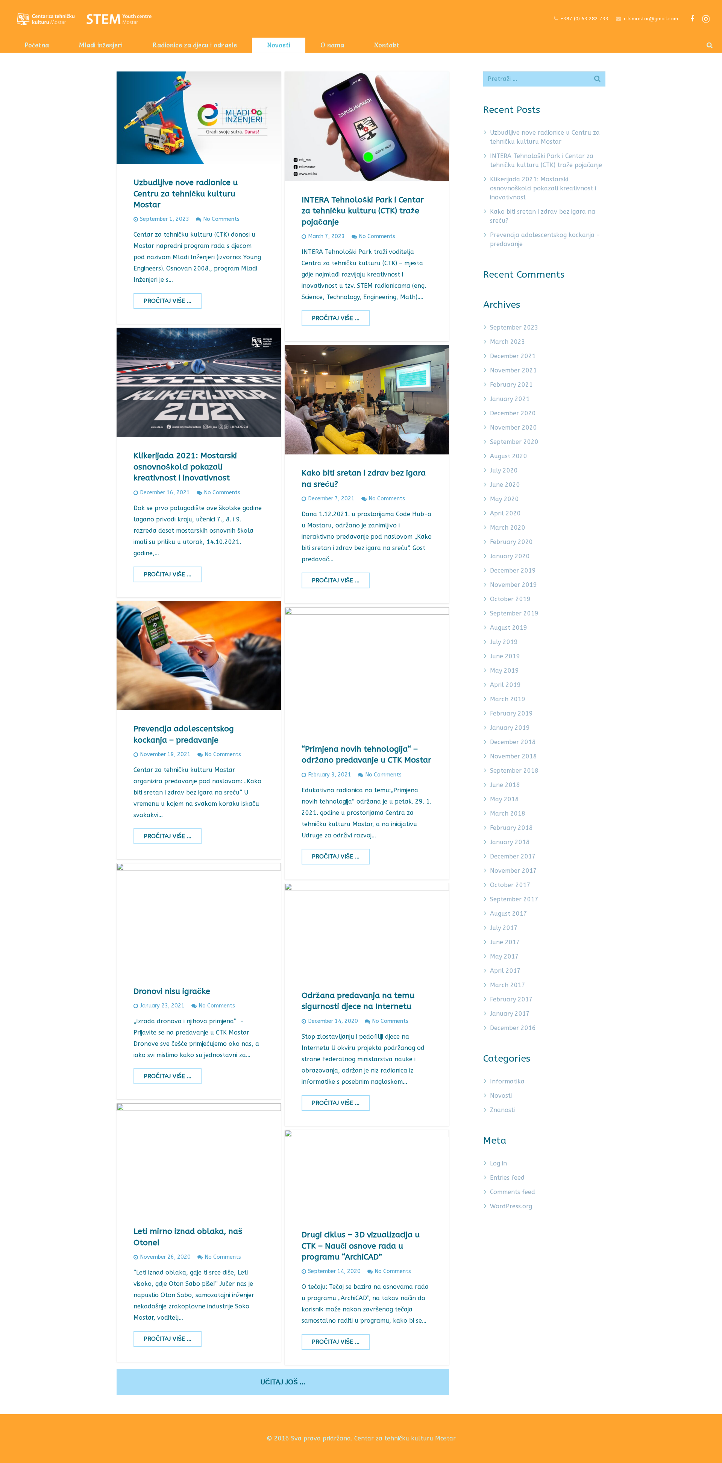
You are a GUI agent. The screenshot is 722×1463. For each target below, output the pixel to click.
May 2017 (504, 956)
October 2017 (510, 885)
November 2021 (513, 370)
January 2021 (510, 399)
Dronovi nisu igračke (171, 991)
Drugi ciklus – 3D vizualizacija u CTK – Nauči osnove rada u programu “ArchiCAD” (361, 1246)
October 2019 (510, 599)
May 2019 (504, 670)
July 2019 (504, 642)
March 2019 (507, 699)
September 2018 (514, 770)
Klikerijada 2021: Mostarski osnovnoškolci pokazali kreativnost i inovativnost (185, 467)
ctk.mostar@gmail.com (651, 18)
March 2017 (507, 985)
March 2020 (507, 527)
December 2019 (513, 570)
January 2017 (510, 1013)
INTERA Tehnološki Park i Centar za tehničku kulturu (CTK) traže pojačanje (363, 211)
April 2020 (505, 513)
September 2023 (514, 327)
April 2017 (505, 970)
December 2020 (513, 413)
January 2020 (510, 556)
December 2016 (513, 1028)
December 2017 (513, 856)
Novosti (501, 1095)
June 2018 (505, 784)
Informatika (507, 1081)
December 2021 (513, 356)
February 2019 (511, 713)
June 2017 (505, 942)
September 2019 (514, 613)
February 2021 (511, 384)
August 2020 (508, 456)
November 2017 (513, 870)
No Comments (221, 219)
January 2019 (510, 727)
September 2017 (514, 899)
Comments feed (512, 1192)
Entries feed (507, 1177)
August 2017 (508, 913)
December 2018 (513, 742)
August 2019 (508, 627)
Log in (498, 1163)
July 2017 (504, 927)
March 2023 (507, 341)
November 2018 (513, 756)
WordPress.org (511, 1206)
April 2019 (505, 684)
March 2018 (507, 813)
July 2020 (504, 470)
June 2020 (505, 484)
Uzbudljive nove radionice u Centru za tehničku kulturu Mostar (185, 194)
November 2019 (513, 584)
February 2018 (511, 827)
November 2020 (513, 427)
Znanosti (502, 1110)
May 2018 (504, 799)
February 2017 (511, 999)
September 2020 (514, 441)
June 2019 (505, 656)
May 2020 (504, 499)
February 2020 (511, 541)
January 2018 (510, 842)
